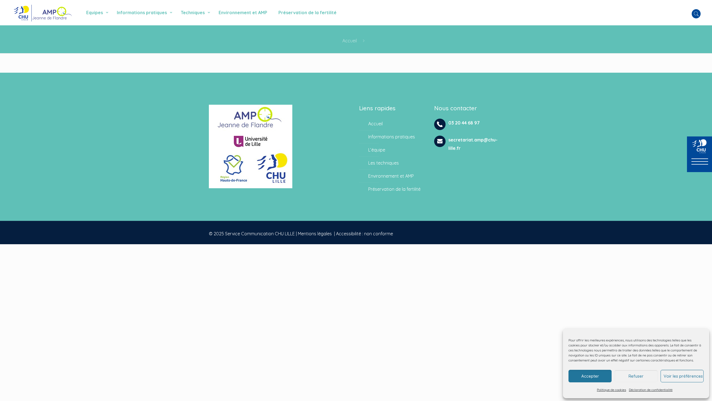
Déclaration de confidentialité (651, 390)
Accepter (590, 376)
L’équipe (376, 150)
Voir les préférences (683, 376)
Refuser (636, 376)
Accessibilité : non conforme (364, 233)
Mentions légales (315, 233)
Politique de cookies (611, 390)
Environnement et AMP (391, 176)
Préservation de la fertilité (394, 189)
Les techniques (383, 163)
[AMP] (43, 12)
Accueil (349, 40)
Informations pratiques (391, 137)
